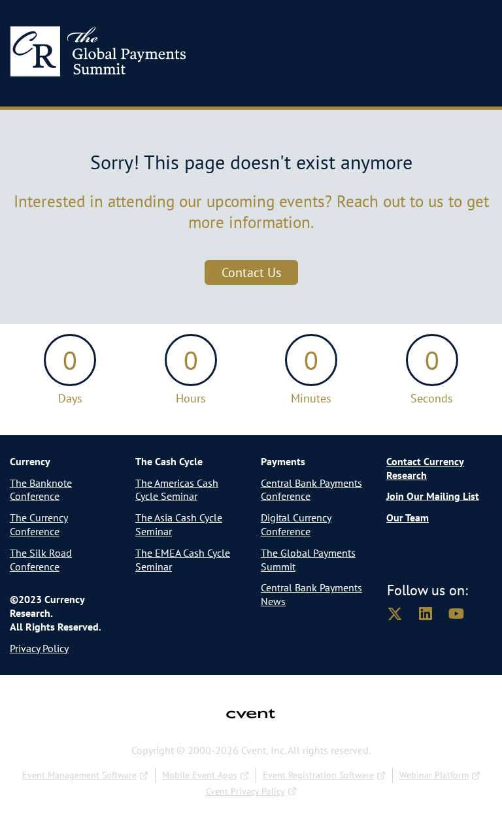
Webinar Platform (434, 775)
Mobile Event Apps (199, 775)
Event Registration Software (318, 775)
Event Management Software (79, 775)
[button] (402, 617)
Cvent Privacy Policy (245, 791)
